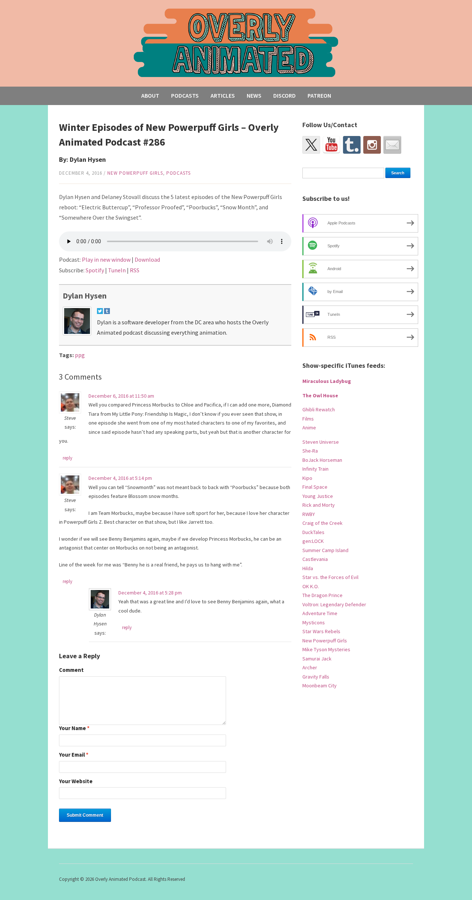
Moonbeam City (319, 685)
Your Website (76, 781)
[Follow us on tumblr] (352, 145)
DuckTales (313, 532)
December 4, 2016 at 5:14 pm (120, 478)
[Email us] (392, 145)
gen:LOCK (313, 541)
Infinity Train (315, 468)
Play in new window (106, 259)
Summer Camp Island (325, 550)
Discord (284, 95)
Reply (67, 458)
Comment (71, 670)
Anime (309, 427)
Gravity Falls (315, 676)
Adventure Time (319, 613)
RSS (134, 270)
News (254, 95)
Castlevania (315, 559)
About (150, 95)
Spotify (95, 270)
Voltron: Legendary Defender (334, 604)
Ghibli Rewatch (318, 409)
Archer (309, 667)
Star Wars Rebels (321, 631)
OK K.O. (310, 586)
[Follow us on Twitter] (311, 145)
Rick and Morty (318, 505)
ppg (80, 355)
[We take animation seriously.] (236, 42)
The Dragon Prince (322, 595)
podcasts (178, 173)
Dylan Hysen (85, 295)
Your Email (73, 755)
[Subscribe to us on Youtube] (331, 145)
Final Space (314, 487)
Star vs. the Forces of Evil (330, 577)
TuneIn (117, 270)
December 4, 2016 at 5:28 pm (150, 592)
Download (147, 259)
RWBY (308, 514)
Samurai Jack (317, 658)
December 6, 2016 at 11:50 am (121, 396)
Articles (223, 95)
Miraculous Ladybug (326, 381)
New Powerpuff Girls (135, 173)
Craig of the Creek (322, 523)
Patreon (319, 95)
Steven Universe (320, 442)
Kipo (307, 478)
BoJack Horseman (322, 460)
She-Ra (310, 450)
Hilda (307, 568)
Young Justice (317, 496)
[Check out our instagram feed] (372, 145)
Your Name (74, 728)
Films (308, 418)
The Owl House (320, 395)
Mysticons (313, 622)
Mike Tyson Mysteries (326, 649)
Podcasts (185, 95)
